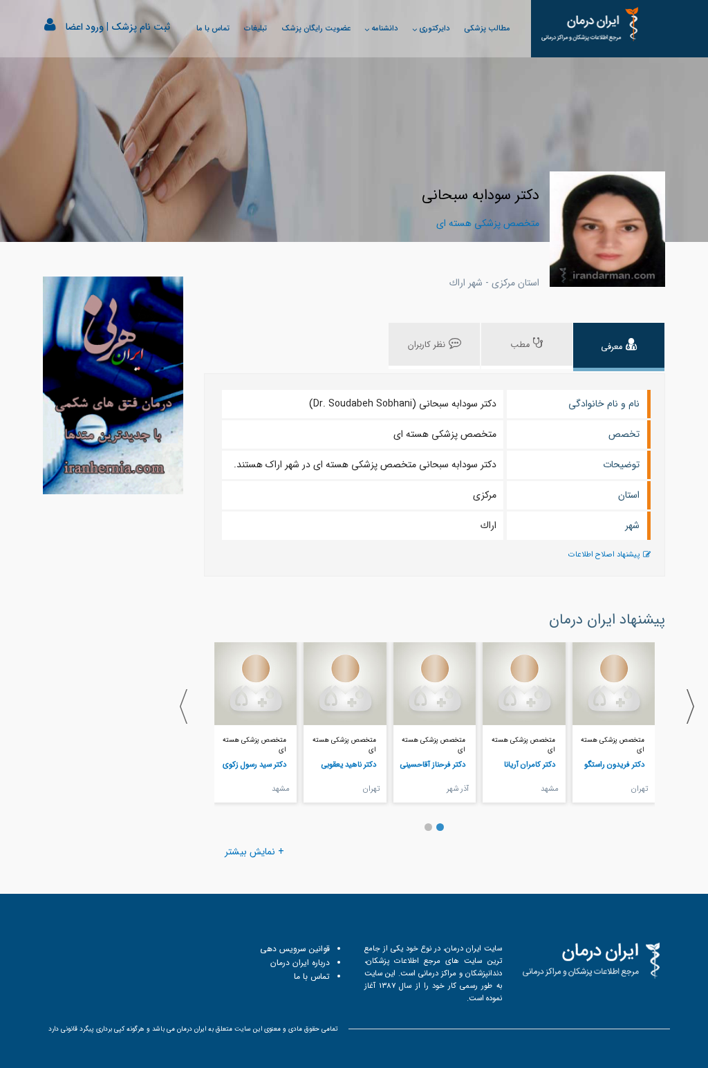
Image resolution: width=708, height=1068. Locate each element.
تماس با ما (213, 28)
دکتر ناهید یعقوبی (349, 764)
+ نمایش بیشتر (254, 851)
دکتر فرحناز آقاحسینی (432, 764)
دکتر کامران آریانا (529, 764)
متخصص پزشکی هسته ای (612, 745)
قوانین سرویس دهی (295, 948)
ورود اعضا (85, 27)
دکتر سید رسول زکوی (254, 764)
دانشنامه (384, 28)
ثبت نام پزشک (140, 27)
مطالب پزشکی (487, 28)
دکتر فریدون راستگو (614, 764)
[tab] (618, 347)
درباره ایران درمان (300, 962)
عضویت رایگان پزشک (316, 28)
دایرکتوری (434, 28)
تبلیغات (255, 28)
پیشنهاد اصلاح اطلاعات (604, 555)
